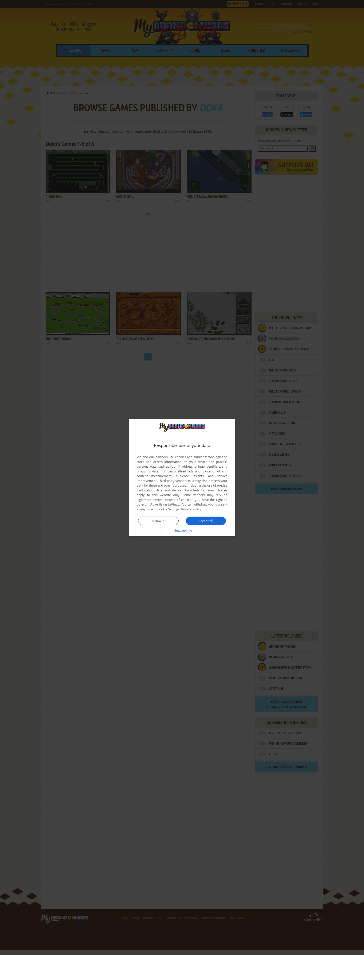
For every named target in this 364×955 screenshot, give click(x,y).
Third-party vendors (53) (176, 481)
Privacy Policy (191, 509)
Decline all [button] (158, 521)
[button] (182, 530)
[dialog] (182, 477)
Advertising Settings (164, 504)
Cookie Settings (168, 509)
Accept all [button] (205, 521)
